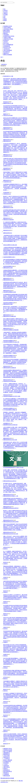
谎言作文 (5, 701)
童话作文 (5, 562)
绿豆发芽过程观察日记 (8, 302)
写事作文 (5, 13)
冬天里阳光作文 (7, 761)
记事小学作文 (6, 767)
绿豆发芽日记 (6, 168)
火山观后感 (6, 774)
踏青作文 (5, 613)
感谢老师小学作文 (7, 748)
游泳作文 (5, 590)
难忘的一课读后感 (7, 760)
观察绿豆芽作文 (7, 139)
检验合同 (5, 33)
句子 (2, 57)
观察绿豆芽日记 (7, 180)
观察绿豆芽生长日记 (8, 494)
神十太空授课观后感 (8, 44)
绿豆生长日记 (6, 206)
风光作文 (5, 640)
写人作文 (5, 11)
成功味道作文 (6, 770)
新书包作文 (6, 40)
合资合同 (5, 41)
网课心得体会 (6, 30)
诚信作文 (5, 743)
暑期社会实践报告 (7, 54)
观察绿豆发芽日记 (7, 379)
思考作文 (5, 601)
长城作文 (5, 654)
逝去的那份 (6, 762)
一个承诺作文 (6, 758)
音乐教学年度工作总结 (8, 36)
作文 (4, 9)
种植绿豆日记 (6, 230)
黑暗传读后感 (6, 775)
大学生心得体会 (7, 27)
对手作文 (5, 677)
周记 (4, 17)
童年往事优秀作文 (7, 771)
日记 (4, 16)
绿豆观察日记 (6, 423)
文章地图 (12, 778)
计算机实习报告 (7, 37)
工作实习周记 (6, 755)
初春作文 (5, 730)
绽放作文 (5, 577)
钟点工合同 (6, 43)
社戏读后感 (6, 765)
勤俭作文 (5, 689)
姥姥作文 (5, 114)
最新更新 (7, 778)
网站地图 (3, 778)
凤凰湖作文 (6, 772)
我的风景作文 (6, 754)
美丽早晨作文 (6, 757)
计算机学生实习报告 (8, 39)
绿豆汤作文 (4, 64)
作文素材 (5, 14)
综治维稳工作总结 (7, 26)
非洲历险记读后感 (7, 750)
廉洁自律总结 (6, 31)
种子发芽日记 (6, 51)
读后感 (5, 19)
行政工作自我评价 (7, 50)
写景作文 (5, 10)
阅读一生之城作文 (7, 751)
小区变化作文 (6, 48)
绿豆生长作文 (6, 127)
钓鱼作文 (5, 627)
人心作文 (5, 764)
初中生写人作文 (7, 47)
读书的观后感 (6, 46)
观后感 (5, 20)
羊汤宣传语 (6, 192)
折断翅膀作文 (6, 752)
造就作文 (5, 768)
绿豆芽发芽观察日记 (8, 266)
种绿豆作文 (6, 101)
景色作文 (5, 666)
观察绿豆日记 (6, 154)
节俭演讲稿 (6, 34)
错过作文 (5, 715)
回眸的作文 (6, 53)
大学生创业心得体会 (8, 29)
